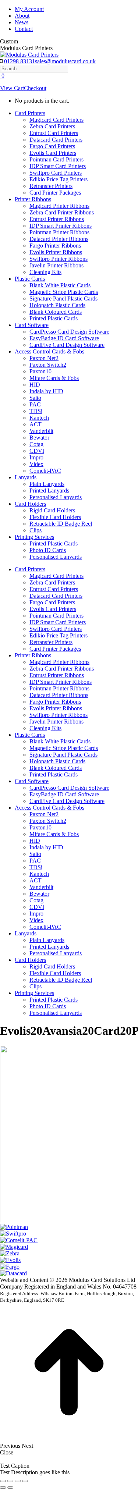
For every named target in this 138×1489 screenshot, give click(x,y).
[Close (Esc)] (3, 1481)
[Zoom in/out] (25, 1481)
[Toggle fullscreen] (18, 1481)
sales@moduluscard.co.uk (65, 61)
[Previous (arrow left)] (3, 1487)
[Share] (10, 1481)
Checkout (35, 88)
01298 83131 (19, 61)
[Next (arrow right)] (10, 1487)
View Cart (12, 88)
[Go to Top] (69, 1439)
